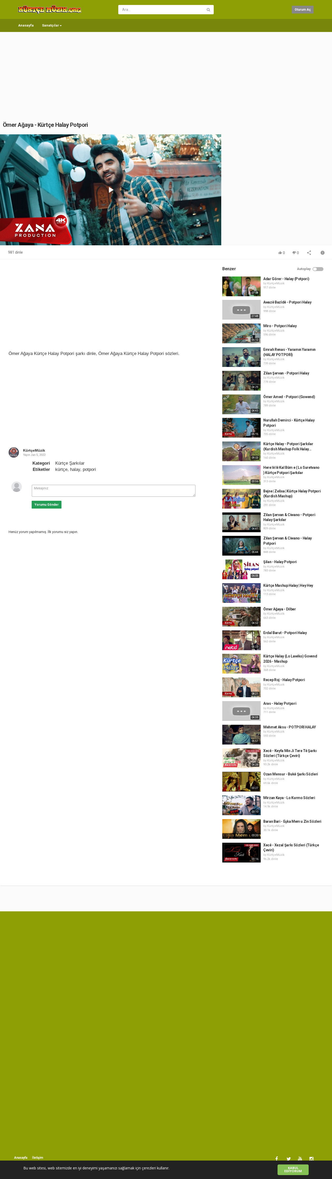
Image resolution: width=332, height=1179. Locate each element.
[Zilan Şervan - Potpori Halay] (241, 381)
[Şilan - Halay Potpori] (241, 569)
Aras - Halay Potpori (279, 703)
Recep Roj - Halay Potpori (284, 680)
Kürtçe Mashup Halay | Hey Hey (288, 585)
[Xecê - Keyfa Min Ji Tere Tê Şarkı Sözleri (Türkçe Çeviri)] (241, 758)
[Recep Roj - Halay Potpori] (241, 687)
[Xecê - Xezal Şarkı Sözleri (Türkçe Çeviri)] (241, 852)
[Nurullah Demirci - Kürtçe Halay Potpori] (241, 428)
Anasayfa (26, 25)
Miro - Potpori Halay (279, 326)
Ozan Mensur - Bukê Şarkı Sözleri (290, 774)
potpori (89, 469)
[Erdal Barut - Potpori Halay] (241, 640)
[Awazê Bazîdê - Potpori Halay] (241, 310)
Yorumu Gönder (46, 504)
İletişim (37, 1158)
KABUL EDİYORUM (293, 1170)
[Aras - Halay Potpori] (241, 711)
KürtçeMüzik (34, 450)
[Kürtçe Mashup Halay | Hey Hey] (241, 593)
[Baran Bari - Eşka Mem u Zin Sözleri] (241, 829)
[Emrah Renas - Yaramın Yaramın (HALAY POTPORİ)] (241, 357)
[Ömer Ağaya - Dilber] (241, 617)
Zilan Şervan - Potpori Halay (286, 373)
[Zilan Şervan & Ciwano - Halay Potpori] (241, 546)
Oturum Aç (303, 9)
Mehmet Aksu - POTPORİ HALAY (289, 727)
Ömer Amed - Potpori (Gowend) (289, 397)
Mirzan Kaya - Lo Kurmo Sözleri (289, 798)
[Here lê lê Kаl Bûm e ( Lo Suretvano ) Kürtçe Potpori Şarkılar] (241, 475)
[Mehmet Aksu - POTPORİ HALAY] (241, 735)
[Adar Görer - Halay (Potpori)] (241, 286)
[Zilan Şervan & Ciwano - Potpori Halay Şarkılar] (241, 522)
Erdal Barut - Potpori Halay (285, 633)
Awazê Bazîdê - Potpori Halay (287, 302)
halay (75, 469)
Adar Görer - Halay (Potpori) (286, 279)
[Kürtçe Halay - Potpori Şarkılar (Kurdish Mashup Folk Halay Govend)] (241, 451)
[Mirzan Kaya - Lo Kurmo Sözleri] (241, 805)
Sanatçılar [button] (50, 25)
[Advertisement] (166, 71)
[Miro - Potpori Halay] (241, 333)
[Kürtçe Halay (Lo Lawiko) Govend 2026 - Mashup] (241, 664)
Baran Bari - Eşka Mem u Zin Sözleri (292, 821)
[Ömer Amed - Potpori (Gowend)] (241, 404)
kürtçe (61, 469)
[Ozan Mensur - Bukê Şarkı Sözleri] (241, 782)
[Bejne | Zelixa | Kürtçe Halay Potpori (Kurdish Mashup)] (241, 499)
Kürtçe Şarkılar (70, 463)
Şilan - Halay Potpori (280, 562)
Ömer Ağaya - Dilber (279, 609)
